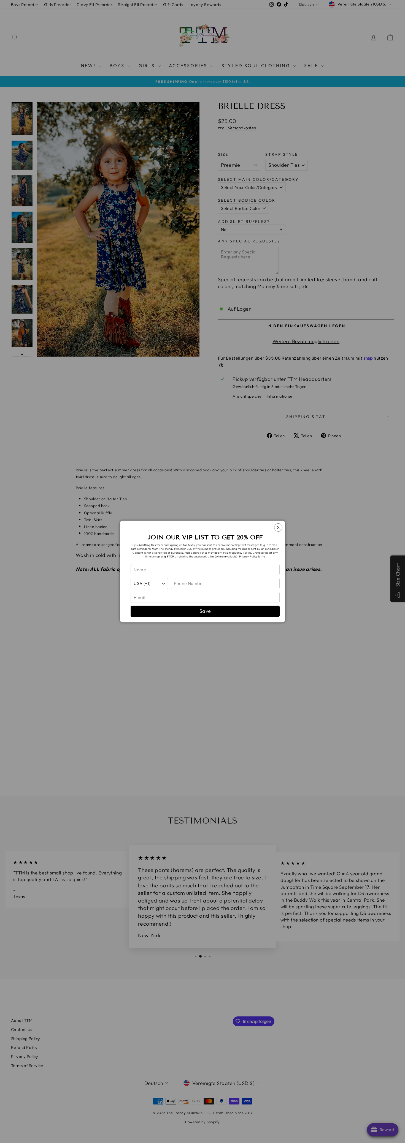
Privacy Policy (248, 556)
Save (205, 611)
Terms (261, 556)
